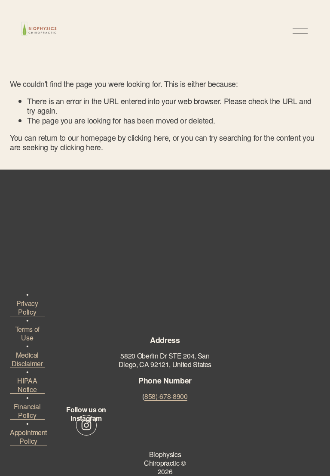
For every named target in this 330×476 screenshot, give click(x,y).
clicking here (148, 137)
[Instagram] (86, 425)
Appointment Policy (28, 436)
